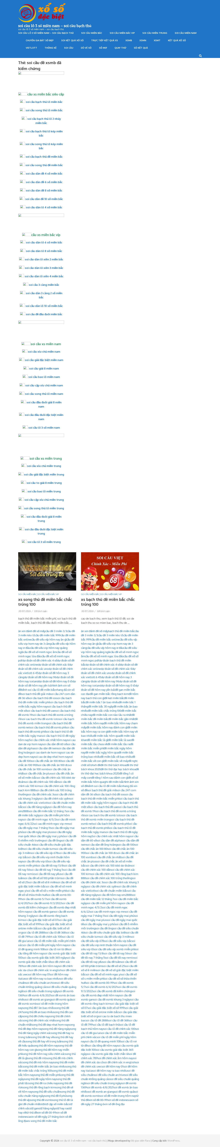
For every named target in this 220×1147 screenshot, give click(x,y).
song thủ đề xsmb (41, 1100)
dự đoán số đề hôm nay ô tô (55, 681)
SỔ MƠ (103, 47)
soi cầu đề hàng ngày (35, 807)
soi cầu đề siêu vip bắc (118, 941)
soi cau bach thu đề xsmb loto (40, 719)
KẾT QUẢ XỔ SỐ (177, 40)
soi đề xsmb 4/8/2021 (37, 995)
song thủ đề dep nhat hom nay (50, 1024)
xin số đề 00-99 (46, 1112)
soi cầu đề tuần (111, 961)
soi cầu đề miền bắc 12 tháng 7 (47, 811)
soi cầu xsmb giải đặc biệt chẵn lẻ (108, 1054)
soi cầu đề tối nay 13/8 (50, 865)
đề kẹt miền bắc (114, 698)
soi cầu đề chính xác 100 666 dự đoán (108, 865)
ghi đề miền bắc (114, 781)
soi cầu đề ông (52, 840)
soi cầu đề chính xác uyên (54, 798)
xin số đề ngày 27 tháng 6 (45, 1116)
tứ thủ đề (31, 1112)
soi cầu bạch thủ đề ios (42, 698)
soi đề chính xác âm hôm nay (40, 966)
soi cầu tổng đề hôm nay (102, 1045)
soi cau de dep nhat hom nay (51, 756)
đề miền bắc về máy (116, 761)
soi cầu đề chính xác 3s (41, 794)
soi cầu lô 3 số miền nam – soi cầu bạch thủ (54, 25)
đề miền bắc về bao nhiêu (116, 756)
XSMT (157, 40)
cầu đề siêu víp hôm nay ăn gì (48, 639)
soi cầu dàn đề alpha (109, 840)
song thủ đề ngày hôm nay (40, 1079)
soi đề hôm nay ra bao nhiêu (42, 978)
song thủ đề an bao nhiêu (38, 1012)
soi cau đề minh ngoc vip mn (50, 823)
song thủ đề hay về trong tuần (44, 1041)
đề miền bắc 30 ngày (100, 706)
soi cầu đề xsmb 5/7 (33, 899)
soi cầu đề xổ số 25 (113, 966)
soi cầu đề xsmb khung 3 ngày (111, 999)
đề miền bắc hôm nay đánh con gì (106, 727)
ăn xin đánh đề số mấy (31, 631)
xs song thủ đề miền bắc (42, 1121)
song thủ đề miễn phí (47, 1074)
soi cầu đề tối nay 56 (116, 953)
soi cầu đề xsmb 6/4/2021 (101, 987)
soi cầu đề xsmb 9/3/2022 (45, 903)
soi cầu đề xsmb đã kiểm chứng (112, 991)
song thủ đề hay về (42, 1037)
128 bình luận (40, 611)
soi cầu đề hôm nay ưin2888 (114, 894)
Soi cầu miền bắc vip (122, 33)
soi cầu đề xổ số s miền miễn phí (46, 890)
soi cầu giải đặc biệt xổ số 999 (105, 1008)
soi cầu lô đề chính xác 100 (46, 936)
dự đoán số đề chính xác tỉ (53, 664)
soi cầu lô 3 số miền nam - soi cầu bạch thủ (83, 1140)
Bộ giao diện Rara (140, 1140)
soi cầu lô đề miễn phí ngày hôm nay (44, 945)
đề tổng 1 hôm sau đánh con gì (109, 777)
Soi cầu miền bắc (91, 33)
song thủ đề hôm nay (45, 1045)
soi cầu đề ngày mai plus (38, 832)
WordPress (173, 1140)
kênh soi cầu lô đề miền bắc (38, 689)
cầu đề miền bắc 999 (47, 635)
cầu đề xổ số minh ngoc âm (40, 652)
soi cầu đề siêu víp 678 (44, 853)
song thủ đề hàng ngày (56, 1028)
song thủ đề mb (36, 1058)
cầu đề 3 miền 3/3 (56, 631)
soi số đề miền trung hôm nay (118, 1095)
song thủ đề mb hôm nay (37, 1062)
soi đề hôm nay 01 (39, 974)
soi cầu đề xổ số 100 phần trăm (42, 878)
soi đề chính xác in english (46, 970)
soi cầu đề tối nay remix (119, 957)
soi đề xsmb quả (61, 999)
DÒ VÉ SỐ (86, 47)
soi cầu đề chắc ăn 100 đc (53, 765)
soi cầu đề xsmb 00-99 (100, 982)
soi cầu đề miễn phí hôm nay (104, 903)
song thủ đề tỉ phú (55, 1095)
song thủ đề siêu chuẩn (46, 1091)
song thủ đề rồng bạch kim (39, 1087)
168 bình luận (103, 611)
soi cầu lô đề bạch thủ (106, 1024)
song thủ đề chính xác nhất (38, 1020)
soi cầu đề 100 (125, 844)
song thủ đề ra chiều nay (43, 1083)
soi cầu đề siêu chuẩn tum (39, 848)
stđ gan (33, 1108)
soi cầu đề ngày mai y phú (48, 836)
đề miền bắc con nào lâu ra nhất (112, 714)
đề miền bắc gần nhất (121, 719)
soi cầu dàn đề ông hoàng (101, 844)
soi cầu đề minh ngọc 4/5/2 (39, 819)
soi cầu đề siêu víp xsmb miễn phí (114, 949)
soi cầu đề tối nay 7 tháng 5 (46, 869)
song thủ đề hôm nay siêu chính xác (43, 1054)
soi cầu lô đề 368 (55, 932)
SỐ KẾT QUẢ (141, 47)
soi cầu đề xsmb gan (41, 911)
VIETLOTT (31, 47)
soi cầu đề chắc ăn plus (38, 773)
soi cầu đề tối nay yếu (47, 874)
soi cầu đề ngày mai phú (119, 915)
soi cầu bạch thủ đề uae (41, 710)
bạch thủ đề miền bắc (121, 631)
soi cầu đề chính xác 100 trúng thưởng (109, 878)
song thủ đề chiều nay (36, 1016)
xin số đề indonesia (119, 1100)
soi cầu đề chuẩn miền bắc (111, 890)
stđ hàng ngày (47, 1108)
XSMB (128, 40)
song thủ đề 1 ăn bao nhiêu (38, 1008)
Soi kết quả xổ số (72, 40)
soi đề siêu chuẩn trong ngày (41, 991)
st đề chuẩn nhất (30, 1104)
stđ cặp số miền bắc (56, 1104)
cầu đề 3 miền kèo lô (110, 635)
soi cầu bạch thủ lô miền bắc (44, 102)
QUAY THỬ (120, 47)
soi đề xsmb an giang (38, 999)
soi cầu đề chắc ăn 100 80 (46, 761)
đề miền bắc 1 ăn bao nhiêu (102, 702)
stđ (42, 1104)
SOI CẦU (68, 47)
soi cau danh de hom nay (46, 752)
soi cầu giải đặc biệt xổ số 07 (40, 920)
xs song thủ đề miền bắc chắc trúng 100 (45, 602)
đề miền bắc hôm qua (106, 735)
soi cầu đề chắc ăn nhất (107, 857)
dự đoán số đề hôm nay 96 (40, 677)
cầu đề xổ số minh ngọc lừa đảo (104, 656)
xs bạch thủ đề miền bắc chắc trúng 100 (108, 602)
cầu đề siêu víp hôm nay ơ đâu (105, 647)
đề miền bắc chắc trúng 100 (104, 710)
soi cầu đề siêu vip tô (35, 861)
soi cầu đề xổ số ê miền (42, 882)
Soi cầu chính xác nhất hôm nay (48, 740)
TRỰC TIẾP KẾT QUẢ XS (104, 40)
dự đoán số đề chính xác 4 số (39, 660)
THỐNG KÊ (51, 47)
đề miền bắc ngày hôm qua (101, 752)
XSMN (142, 40)
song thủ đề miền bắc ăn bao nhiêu (44, 1066)
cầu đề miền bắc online (105, 639)
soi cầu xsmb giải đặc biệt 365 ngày (44, 957)
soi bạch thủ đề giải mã (35, 694)
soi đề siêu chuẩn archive (40, 982)
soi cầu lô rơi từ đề (56, 949)
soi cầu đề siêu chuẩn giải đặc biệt (105, 932)
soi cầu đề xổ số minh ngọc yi (103, 974)
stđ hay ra (62, 1108)
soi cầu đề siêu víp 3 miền (115, 936)
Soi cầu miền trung (154, 33)
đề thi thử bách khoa (113, 765)
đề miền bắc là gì (97, 740)
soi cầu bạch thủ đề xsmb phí (48, 727)
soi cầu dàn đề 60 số (54, 744)
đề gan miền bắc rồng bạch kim (109, 694)
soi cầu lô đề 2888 (34, 932)
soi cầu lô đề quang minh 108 (103, 1041)
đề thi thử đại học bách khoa (118, 769)
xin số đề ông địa (114, 1104)
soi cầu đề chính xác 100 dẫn (41, 781)
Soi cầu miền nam (185, 33)
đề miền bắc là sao (119, 740)
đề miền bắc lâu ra (118, 744)
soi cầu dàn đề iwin (45, 748)
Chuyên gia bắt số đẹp (40, 40)
